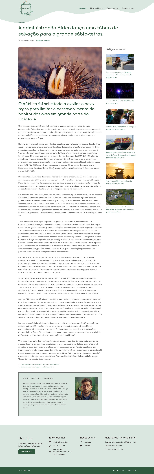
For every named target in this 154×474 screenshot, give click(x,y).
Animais (82, 8)
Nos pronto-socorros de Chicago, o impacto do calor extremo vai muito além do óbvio (119, 74)
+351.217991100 (59, 446)
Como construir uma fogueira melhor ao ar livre (37, 367)
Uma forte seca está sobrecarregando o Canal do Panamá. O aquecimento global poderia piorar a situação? (120, 155)
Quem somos (112, 8)
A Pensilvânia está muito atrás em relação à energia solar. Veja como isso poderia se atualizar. (120, 209)
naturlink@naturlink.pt (60, 442)
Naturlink (27, 470)
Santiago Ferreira (43, 40)
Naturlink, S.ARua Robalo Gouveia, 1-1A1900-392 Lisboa (62, 451)
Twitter (87, 446)
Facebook (87, 442)
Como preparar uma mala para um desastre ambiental (40, 364)
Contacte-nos (128, 8)
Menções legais (118, 470)
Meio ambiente (96, 8)
